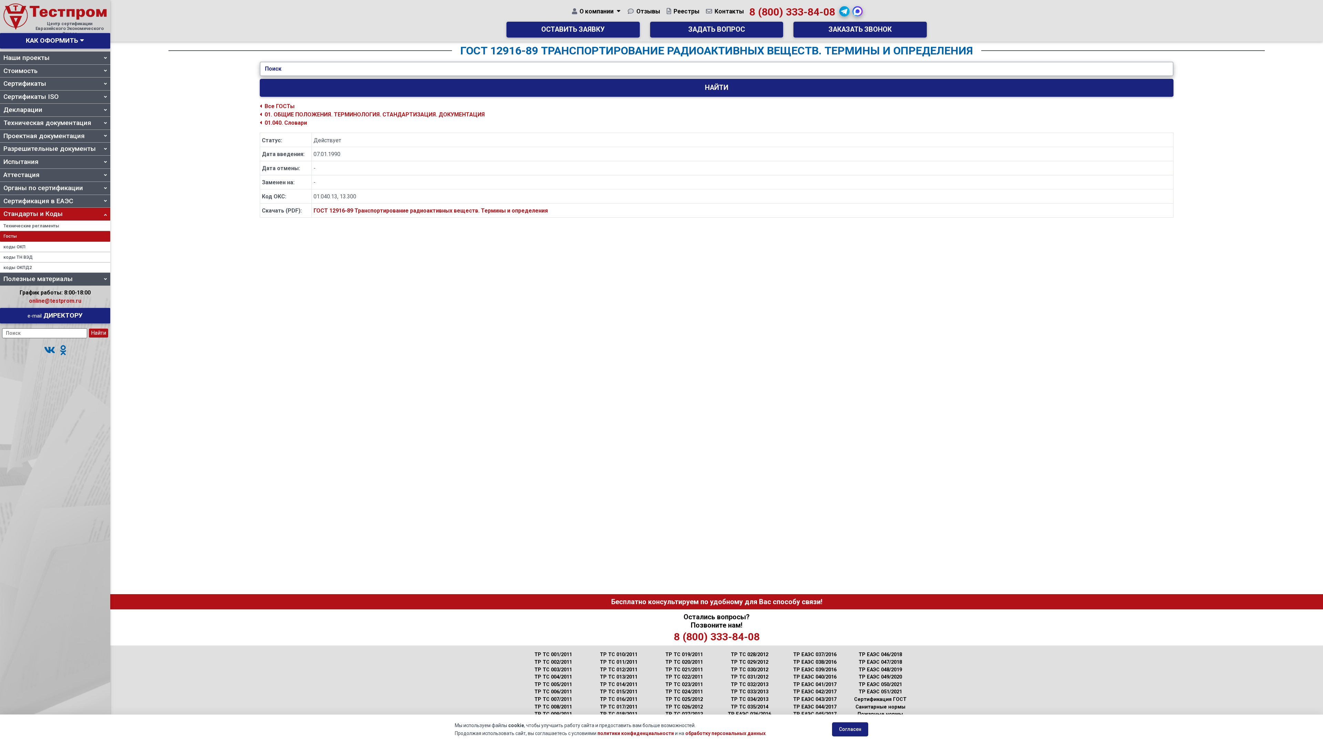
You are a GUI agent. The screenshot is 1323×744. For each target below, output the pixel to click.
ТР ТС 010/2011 (618, 655)
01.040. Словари (286, 123)
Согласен (850, 729)
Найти (716, 88)
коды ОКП (14, 246)
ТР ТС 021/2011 (684, 670)
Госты (10, 236)
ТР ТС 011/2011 (618, 662)
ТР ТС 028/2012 (749, 655)
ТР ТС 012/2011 (618, 670)
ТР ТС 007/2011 (553, 699)
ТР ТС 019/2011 (684, 655)
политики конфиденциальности (635, 733)
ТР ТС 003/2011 (553, 670)
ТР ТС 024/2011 (684, 692)
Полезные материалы (38, 279)
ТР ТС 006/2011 (553, 692)
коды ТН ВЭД (18, 257)
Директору (55, 315)
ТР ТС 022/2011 (684, 677)
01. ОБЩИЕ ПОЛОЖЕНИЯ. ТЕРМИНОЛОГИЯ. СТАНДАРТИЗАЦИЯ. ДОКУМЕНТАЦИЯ (375, 114)
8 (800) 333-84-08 (792, 12)
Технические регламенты (31, 225)
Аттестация (21, 175)
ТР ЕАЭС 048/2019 (880, 670)
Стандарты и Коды (33, 214)
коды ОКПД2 (17, 267)
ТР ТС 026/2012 (684, 707)
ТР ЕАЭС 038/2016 (815, 662)
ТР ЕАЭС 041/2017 (815, 685)
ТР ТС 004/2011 (553, 677)
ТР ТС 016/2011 (618, 699)
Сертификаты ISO (31, 97)
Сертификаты (24, 83)
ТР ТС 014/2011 (618, 685)
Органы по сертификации (43, 188)
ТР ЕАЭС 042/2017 (815, 692)
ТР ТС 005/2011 (553, 685)
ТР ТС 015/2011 (618, 692)
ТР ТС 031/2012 (749, 677)
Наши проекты (26, 58)
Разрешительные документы (49, 149)
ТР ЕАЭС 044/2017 (815, 707)
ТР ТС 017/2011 (618, 707)
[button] (49, 350)
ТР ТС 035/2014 (749, 707)
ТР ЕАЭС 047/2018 (880, 662)
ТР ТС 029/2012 (749, 662)
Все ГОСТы (280, 106)
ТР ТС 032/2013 (749, 685)
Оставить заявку (573, 29)
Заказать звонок (860, 29)
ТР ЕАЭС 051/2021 (880, 692)
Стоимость (20, 71)
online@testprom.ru (55, 301)
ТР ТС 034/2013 (749, 699)
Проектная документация (44, 136)
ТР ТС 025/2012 (684, 699)
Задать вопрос (716, 29)
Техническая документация (47, 123)
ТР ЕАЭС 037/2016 (815, 655)
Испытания (21, 162)
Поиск (273, 68)
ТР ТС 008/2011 (553, 707)
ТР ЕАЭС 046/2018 (880, 655)
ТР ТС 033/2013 (749, 692)
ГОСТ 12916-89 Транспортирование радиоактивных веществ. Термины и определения (431, 210)
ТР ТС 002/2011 (553, 662)
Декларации (22, 110)
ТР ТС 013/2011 (618, 677)
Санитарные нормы (880, 707)
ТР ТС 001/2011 (553, 655)
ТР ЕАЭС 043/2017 (815, 699)
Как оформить (52, 40)
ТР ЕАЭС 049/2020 (880, 677)
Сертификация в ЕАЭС (38, 201)
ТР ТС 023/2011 (684, 685)
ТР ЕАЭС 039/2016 (815, 670)
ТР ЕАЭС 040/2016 (815, 677)
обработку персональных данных (725, 733)
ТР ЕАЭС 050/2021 (880, 685)
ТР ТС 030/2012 (749, 670)
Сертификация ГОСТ (880, 699)
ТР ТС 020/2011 (684, 662)
